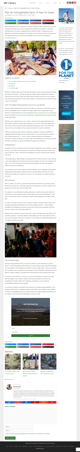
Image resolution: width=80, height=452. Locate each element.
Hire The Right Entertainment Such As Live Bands (22, 81)
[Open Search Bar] (63, 3)
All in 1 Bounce (22, 136)
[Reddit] (43, 402)
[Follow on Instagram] (68, 3)
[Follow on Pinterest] (73, 3)
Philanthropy (24, 446)
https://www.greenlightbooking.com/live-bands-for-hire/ (35, 112)
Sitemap (15, 446)
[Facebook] (9, 402)
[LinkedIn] (26, 402)
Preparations (11, 83)
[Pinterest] (35, 402)
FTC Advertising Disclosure (38, 446)
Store (20, 446)
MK (6, 8)
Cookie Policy (71, 446)
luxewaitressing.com (10, 38)
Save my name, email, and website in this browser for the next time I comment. (28, 433)
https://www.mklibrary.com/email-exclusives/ (31, 314)
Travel (40, 2)
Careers (11, 446)
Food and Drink (32, 2)
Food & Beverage (13, 88)
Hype (12, 379)
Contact (30, 446)
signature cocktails (28, 276)
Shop (60, 2)
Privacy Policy (59, 446)
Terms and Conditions (50, 446)
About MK (70, 54)
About (7, 446)
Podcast (54, 2)
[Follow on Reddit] (75, 3)
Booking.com (66, 113)
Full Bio (19, 397)
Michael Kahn (17, 386)
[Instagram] (17, 402)
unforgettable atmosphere (25, 174)
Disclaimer (65, 446)
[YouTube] (52, 402)
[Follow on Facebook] (70, 3)
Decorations (11, 86)
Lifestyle (47, 2)
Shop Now (66, 145)
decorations (18, 183)
